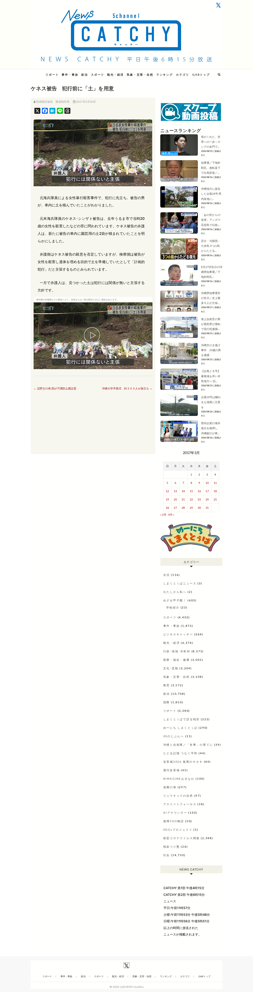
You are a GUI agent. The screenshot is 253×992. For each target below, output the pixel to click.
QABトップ (201, 74)
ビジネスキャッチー (178, 634)
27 (175, 507)
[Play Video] (93, 336)
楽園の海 (170, 787)
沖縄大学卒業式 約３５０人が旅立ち (127, 388)
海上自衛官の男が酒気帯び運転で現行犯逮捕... (210, 324)
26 (167, 507)
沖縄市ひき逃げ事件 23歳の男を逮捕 (211, 350)
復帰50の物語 (173, 821)
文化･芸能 (170, 668)
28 (183, 507)
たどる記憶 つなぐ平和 (180, 753)
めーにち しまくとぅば (180, 727)
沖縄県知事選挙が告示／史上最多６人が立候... (210, 298)
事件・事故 (70, 74)
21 (183, 499)
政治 (84, 74)
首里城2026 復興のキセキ (183, 761)
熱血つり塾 (171, 846)
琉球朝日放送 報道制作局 (53, 101)
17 (207, 491)
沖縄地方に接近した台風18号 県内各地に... (211, 193)
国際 (166, 702)
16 (199, 491)
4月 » (171, 514)
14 (183, 491)
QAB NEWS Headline (131, 986)
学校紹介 (172, 607)
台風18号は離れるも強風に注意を (211, 402)
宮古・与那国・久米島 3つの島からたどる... (210, 245)
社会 (166, 855)
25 (215, 499)
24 (207, 499)
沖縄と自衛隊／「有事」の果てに (188, 744)
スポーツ (97, 74)
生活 (166, 574)
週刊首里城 (171, 770)
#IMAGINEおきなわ (179, 778)
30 (199, 507)
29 (191, 507)
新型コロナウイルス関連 (181, 838)
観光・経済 (115, 74)
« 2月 (163, 514)
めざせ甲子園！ (175, 600)
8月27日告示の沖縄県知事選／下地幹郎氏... (211, 271)
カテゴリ (182, 74)
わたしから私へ (175, 591)
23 (199, 499)
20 (175, 499)
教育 (166, 685)
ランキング (164, 74)
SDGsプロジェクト (178, 829)
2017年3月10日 (85, 101)
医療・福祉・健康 (176, 659)
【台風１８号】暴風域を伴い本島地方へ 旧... (210, 376)
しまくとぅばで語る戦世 (181, 719)
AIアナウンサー (175, 812)
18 (215, 491)
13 (175, 491)
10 (207, 482)
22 (191, 499)
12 (167, 491)
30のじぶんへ (173, 736)
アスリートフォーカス (179, 804)
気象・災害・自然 (140, 74)
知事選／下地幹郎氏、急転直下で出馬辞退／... (210, 167)
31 (207, 507)
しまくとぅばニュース (179, 583)
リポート (52, 74)
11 (215, 482)
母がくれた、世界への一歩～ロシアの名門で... (210, 141)
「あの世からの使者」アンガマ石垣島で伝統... (210, 219)
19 (167, 499)
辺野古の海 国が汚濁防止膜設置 (55, 388)
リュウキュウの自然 (178, 795)
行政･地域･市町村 (176, 651)
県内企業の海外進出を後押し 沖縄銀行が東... (210, 428)
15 (191, 491)
